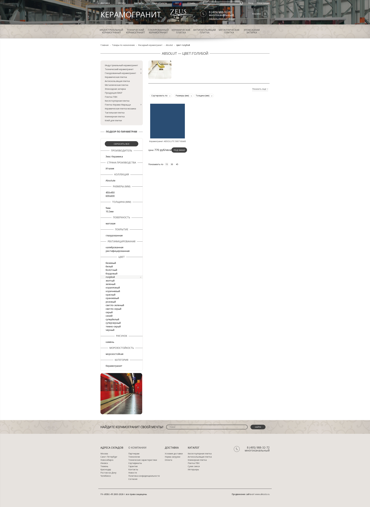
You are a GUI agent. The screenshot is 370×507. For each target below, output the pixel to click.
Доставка (105, 3)
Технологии (134, 457)
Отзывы (191, 3)
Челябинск (105, 476)
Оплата (122, 3)
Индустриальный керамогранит (111, 31)
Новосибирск (106, 460)
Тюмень (104, 466)
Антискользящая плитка (204, 31)
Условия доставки (174, 453)
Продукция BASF (113, 92)
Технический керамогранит (135, 31)
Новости (132, 473)
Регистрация (263, 3)
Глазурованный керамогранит (158, 31)
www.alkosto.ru (262, 494)
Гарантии (133, 466)
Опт (177, 3)
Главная (104, 45)
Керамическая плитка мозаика (120, 108)
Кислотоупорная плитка (117, 100)
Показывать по (155, 164)
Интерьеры (193, 469)
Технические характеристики (142, 460)
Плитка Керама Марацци (118, 104)
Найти (258, 427)
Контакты (139, 3)
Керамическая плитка (181, 31)
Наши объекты (159, 3)
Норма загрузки (172, 457)
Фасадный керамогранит (150, 45)
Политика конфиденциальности (144, 476)
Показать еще (259, 89)
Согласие (132, 479)
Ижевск (104, 463)
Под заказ (179, 150)
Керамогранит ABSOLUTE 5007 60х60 (167, 141)
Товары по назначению (123, 45)
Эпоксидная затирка (252, 31)
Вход (250, 3)
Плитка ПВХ (111, 96)
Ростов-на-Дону (108, 473)
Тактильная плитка (114, 112)
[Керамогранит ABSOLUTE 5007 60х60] (167, 121)
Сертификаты (135, 463)
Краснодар (105, 469)
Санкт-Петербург (108, 457)
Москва (104, 453)
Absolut (169, 45)
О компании (137, 447)
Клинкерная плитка (115, 116)
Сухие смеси (194, 466)
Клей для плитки (113, 120)
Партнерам (133, 453)
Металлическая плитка (229, 31)
